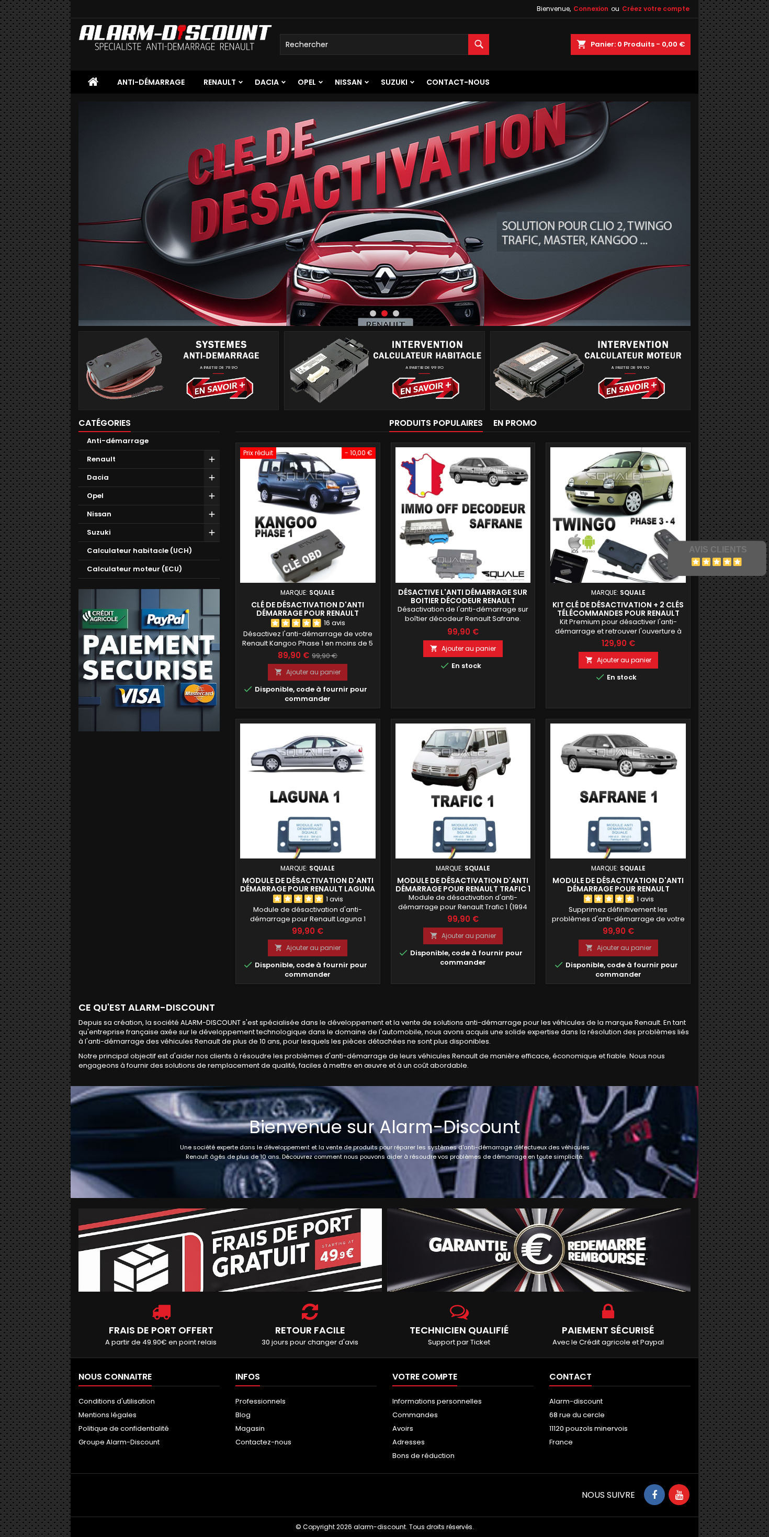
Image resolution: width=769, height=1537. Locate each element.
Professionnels (260, 1401)
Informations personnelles (437, 1401)
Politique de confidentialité (123, 1428)
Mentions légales (107, 1415)
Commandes (415, 1415)
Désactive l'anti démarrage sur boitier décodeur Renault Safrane (462, 600)
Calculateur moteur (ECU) (134, 569)
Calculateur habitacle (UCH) (139, 551)
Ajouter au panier (308, 672)
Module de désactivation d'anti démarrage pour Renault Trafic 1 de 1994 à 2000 (462, 888)
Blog (243, 1415)
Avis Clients (718, 549)
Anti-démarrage (151, 82)
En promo (515, 423)
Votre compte (424, 1377)
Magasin (250, 1428)
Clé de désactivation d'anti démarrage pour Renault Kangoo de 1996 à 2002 (307, 613)
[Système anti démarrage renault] (178, 370)
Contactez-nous (263, 1442)
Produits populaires (436, 423)
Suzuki (394, 82)
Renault (219, 82)
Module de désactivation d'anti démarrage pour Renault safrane (618, 888)
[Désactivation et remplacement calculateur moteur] (590, 370)
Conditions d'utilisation (116, 1401)
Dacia (267, 82)
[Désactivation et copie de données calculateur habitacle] (384, 370)
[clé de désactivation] (384, 213)
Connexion (590, 8)
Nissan (348, 82)
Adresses (408, 1442)
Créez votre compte (655, 8)
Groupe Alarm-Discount (119, 1442)
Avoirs (402, 1428)
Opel (307, 82)
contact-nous (458, 82)
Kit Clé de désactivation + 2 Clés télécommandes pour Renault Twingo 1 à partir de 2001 (618, 613)
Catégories (104, 423)
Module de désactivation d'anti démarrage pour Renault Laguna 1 (307, 888)
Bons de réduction (423, 1456)
